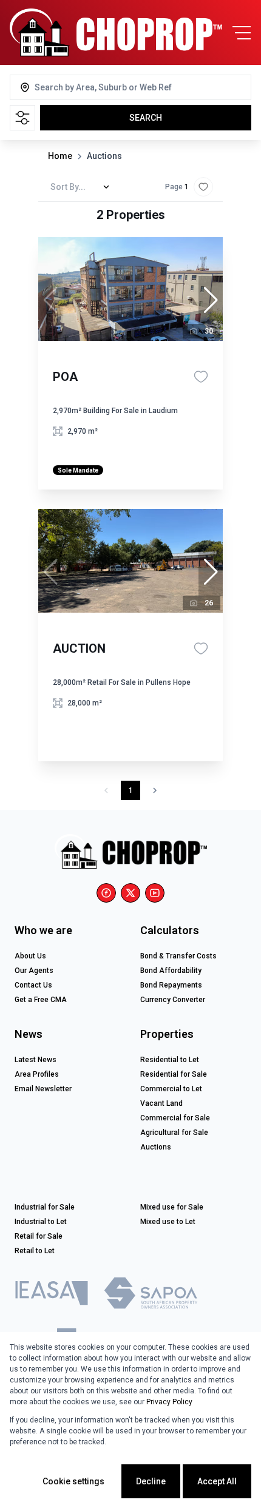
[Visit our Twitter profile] (130, 893)
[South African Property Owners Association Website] (150, 1295)
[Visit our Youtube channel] (154, 893)
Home (60, 156)
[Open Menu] (241, 32)
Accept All (217, 1481)
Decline (151, 1481)
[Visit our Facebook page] (106, 893)
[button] (210, 300)
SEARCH (145, 118)
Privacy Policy (169, 1402)
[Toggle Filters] (22, 117)
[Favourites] (201, 376)
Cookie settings (73, 1481)
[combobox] (83, 87)
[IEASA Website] (52, 1295)
